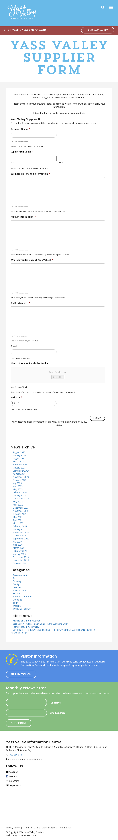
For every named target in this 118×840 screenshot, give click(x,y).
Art (14, 578)
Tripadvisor (15, 785)
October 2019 (19, 563)
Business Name (20, 129)
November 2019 (21, 560)
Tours (16, 602)
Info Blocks (65, 827)
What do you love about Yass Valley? (32, 260)
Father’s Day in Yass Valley (26, 626)
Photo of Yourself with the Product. (32, 363)
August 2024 (19, 473)
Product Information (23, 216)
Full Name (55, 702)
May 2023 (18, 489)
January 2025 (19, 467)
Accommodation (21, 575)
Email (14, 346)
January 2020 (19, 554)
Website (16, 397)
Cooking (17, 581)
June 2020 (18, 544)
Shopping (17, 599)
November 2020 (21, 532)
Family (16, 584)
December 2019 (21, 557)
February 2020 (20, 550)
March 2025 (19, 461)
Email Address (57, 712)
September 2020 (21, 538)
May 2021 (18, 517)
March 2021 (19, 523)
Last (61, 162)
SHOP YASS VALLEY (98, 30)
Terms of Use (31, 827)
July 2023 (17, 483)
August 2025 (19, 458)
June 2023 (18, 486)
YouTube (13, 771)
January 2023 (19, 495)
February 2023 (20, 492)
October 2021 (19, 513)
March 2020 (19, 547)
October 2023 (19, 480)
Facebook (13, 776)
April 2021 (18, 520)
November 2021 (21, 510)
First (13, 162)
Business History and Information (30, 173)
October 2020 (19, 535)
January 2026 (19, 455)
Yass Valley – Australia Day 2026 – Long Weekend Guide (41, 623)
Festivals (17, 587)
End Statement (20, 303)
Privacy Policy (13, 827)
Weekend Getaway (22, 608)
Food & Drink (19, 590)
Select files (58, 377)
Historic (16, 593)
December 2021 (21, 507)
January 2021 (19, 529)
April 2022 (18, 504)
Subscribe (18, 723)
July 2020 (17, 541)
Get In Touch (21, 674)
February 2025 (20, 464)
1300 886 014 (15, 754)
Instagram (13, 780)
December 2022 (21, 498)
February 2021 (20, 526)
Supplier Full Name (22, 151)
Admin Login (48, 827)
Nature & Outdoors (22, 596)
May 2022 (18, 501)
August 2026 (19, 452)
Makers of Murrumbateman (26, 620)
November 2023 (21, 476)
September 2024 (21, 470)
